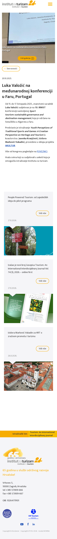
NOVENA (46, 531)
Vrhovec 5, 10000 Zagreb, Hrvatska (14, 484)
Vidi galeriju (25, 58)
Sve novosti (11, 68)
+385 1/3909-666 (14, 490)
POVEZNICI (42, 152)
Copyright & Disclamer (11, 531)
